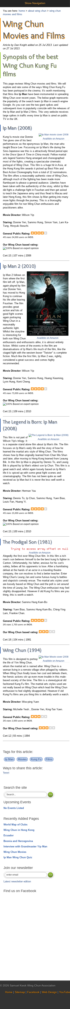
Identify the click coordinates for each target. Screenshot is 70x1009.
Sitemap (20, 992)
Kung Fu (36, 759)
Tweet (6, 772)
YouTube (64, 992)
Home (8, 992)
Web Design (49, 992)
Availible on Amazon (53, 138)
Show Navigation (35, 3)
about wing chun (37, 10)
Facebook (33, 992)
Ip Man (9, 759)
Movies (22, 759)
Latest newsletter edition (17, 881)
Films (49, 759)
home (22, 10)
